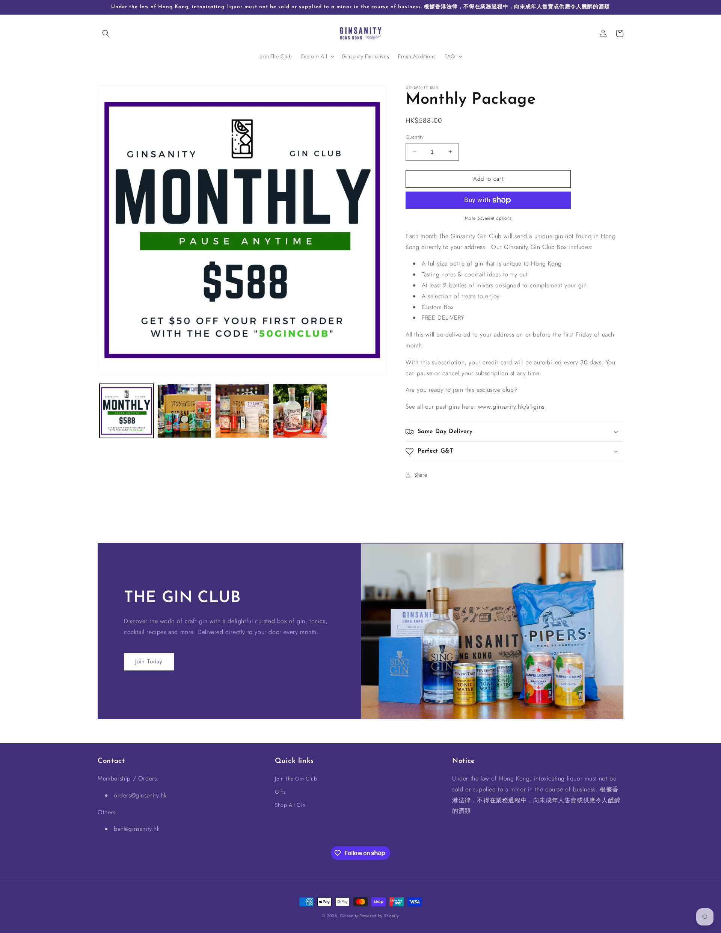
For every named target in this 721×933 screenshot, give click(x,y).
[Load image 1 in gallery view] (127, 411)
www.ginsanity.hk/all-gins (511, 406)
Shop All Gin (290, 805)
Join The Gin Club (296, 778)
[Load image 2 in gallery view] (184, 411)
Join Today (149, 661)
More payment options (488, 218)
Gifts (280, 792)
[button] (106, 33)
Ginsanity (349, 916)
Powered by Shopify (379, 916)
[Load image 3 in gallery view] (242, 411)
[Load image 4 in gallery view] (300, 411)
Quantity (415, 136)
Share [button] (420, 475)
